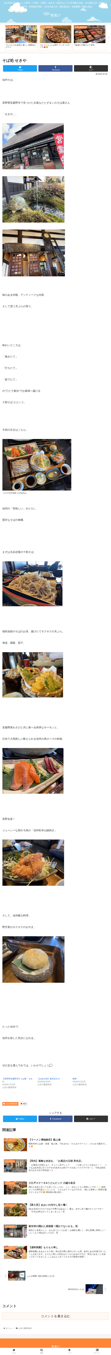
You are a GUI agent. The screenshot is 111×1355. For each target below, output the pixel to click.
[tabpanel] (21, 37)
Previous (2, 38)
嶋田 (24, 1104)
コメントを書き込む (55, 1316)
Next (108, 38)
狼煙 (75, 1079)
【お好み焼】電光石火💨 (48, 1079)
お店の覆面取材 (11, 1104)
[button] (102, 676)
